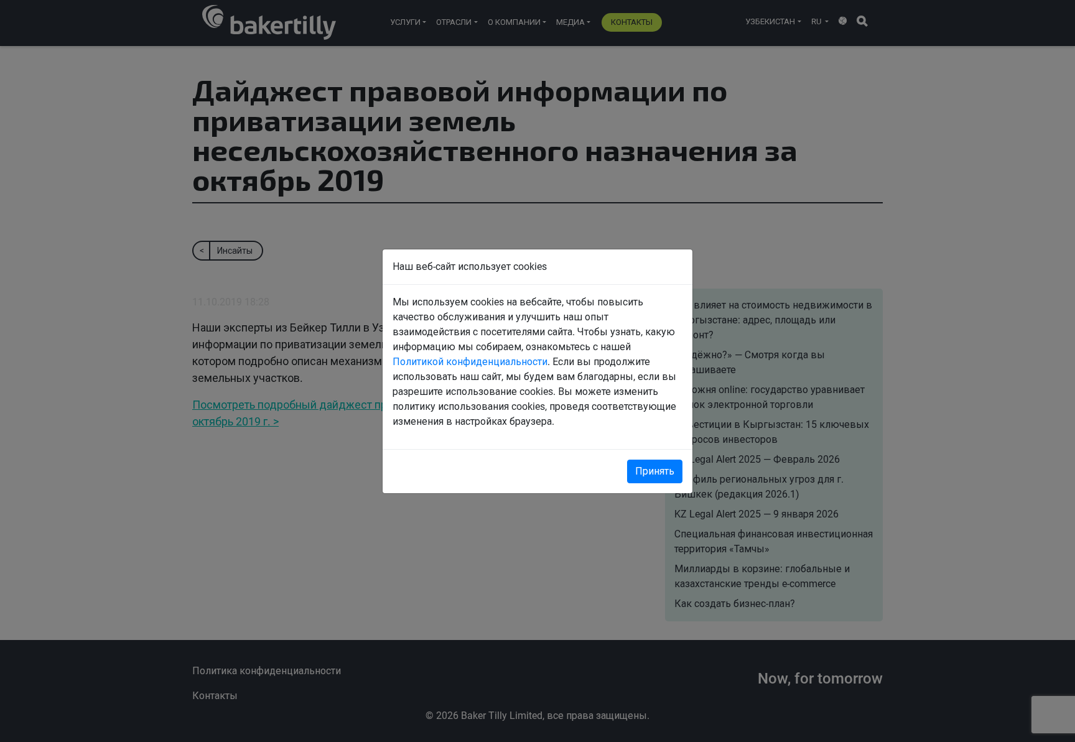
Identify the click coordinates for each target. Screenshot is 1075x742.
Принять (654, 471)
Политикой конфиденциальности (470, 362)
